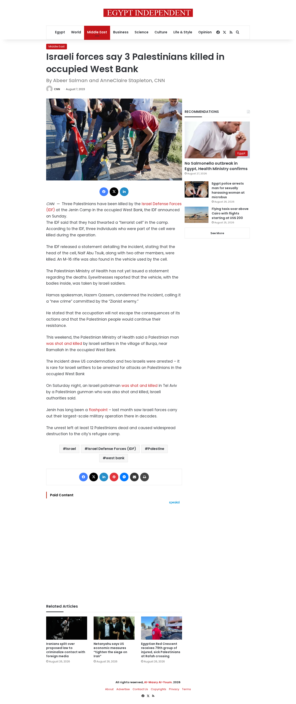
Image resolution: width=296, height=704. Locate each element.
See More (217, 233)
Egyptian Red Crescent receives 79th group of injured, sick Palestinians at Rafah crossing (160, 650)
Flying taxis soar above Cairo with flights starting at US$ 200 (230, 213)
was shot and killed (64, 343)
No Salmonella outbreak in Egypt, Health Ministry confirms (216, 166)
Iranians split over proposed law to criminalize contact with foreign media (65, 650)
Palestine (156, 448)
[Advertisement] (114, 552)
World (76, 32)
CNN (57, 89)
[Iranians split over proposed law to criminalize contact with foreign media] (66, 628)
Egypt (60, 32)
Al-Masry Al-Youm (158, 682)
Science (141, 32)
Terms (186, 689)
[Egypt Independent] (148, 13)
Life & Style (182, 32)
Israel (71, 448)
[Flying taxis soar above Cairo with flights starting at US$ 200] (196, 215)
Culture (161, 32)
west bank (115, 458)
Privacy (174, 689)
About (109, 689)
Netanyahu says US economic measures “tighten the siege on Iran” (110, 650)
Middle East (97, 32)
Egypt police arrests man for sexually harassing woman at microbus (228, 190)
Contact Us (140, 689)
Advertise (123, 689)
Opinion (205, 32)
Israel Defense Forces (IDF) (112, 448)
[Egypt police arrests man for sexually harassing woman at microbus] (196, 189)
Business (120, 32)
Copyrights (158, 689)
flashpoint (98, 409)
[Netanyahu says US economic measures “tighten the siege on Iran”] (114, 628)
